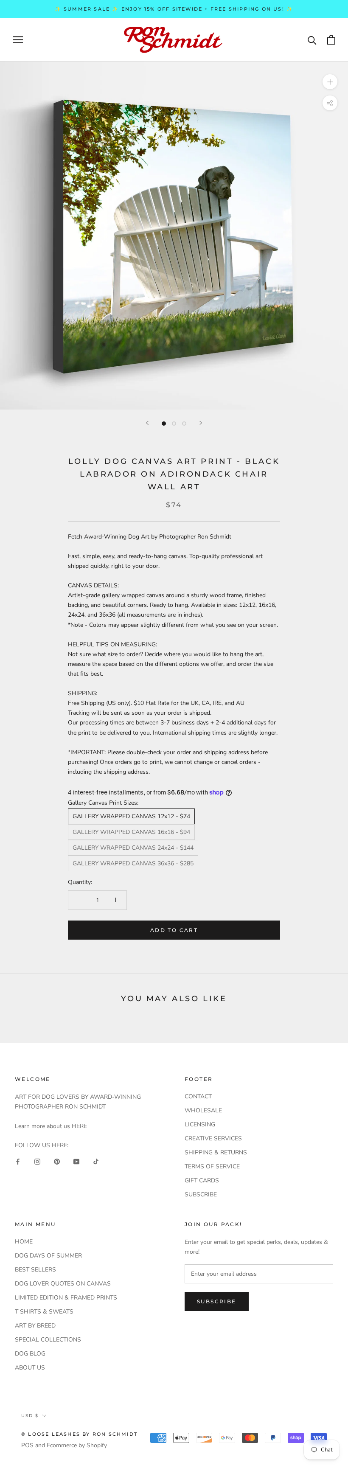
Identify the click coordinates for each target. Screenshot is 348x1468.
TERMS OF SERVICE (212, 1166)
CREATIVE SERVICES (213, 1138)
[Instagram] (37, 1161)
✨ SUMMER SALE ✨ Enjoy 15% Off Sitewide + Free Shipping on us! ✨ (174, 9)
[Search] (312, 39)
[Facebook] (18, 1161)
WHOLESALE (203, 1110)
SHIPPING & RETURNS (216, 1152)
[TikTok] (96, 1161)
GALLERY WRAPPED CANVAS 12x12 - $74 (131, 816)
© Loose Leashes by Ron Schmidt (79, 1434)
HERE (79, 1126)
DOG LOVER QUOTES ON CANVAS (63, 1284)
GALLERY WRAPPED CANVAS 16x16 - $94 (131, 832)
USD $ (30, 1415)
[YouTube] (76, 1161)
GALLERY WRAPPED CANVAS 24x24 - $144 (133, 848)
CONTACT (198, 1096)
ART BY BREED (35, 1326)
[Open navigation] (18, 39)
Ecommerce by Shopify (77, 1445)
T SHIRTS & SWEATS (44, 1312)
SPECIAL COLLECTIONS (48, 1340)
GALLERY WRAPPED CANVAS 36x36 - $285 (133, 863)
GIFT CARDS (202, 1180)
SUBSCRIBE (201, 1194)
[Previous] (147, 423)
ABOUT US (30, 1368)
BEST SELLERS (35, 1270)
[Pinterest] (57, 1161)
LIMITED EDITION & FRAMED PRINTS (66, 1298)
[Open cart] (331, 40)
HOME (24, 1242)
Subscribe (216, 1301)
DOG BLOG (30, 1354)
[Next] (200, 423)
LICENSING (200, 1124)
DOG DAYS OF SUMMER (48, 1256)
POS (27, 1445)
